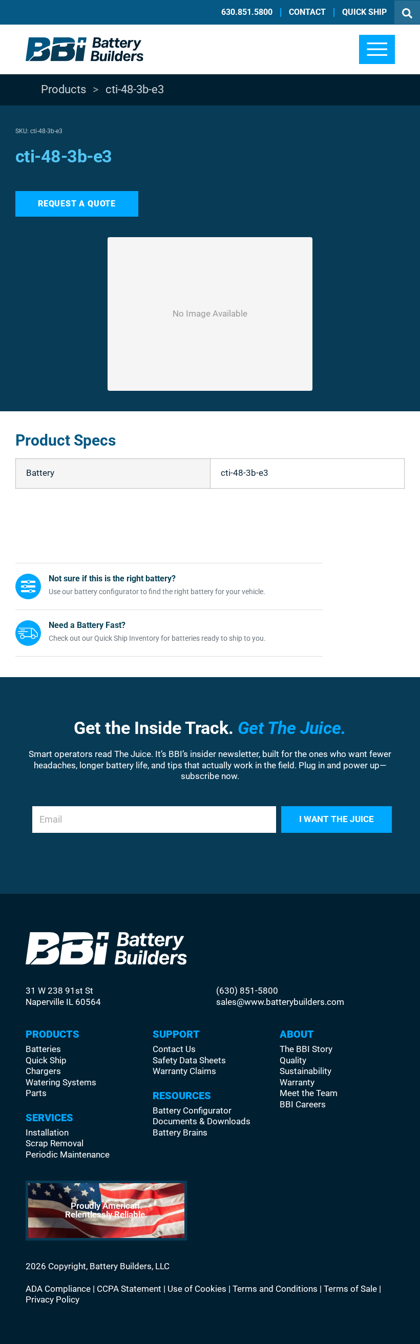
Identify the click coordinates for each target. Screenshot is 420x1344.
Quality (293, 1060)
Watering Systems (210, 220)
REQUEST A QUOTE (77, 203)
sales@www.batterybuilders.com (280, 1002)
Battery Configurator (192, 1111)
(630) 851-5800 (247, 991)
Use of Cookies (196, 1289)
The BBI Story (306, 1049)
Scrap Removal (54, 1143)
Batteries (182, 89)
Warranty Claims (184, 1071)
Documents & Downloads (201, 1121)
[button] (377, 49)
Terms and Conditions (275, 1289)
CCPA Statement (129, 1289)
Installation (47, 1133)
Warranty (297, 1082)
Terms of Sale (350, 1289)
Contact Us (174, 1049)
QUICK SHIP (364, 12)
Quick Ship (46, 1060)
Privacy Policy (52, 1300)
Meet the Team (309, 1093)
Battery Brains (180, 1133)
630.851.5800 (246, 12)
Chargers (188, 158)
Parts (182, 286)
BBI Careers (303, 1104)
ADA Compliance (58, 1289)
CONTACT (307, 12)
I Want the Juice (336, 819)
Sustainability (305, 1071)
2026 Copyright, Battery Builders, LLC (98, 1266)
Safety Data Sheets (189, 1060)
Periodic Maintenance (68, 1155)
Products (63, 89)
